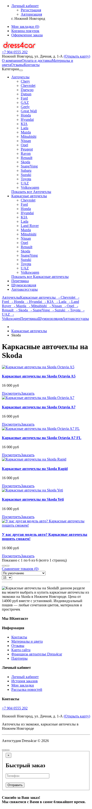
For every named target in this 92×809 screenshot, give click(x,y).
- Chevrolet (65, 297)
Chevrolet (28, 86)
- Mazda (18, 306)
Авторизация (31, 14)
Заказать (27, 393)
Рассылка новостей (26, 689)
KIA (24, 124)
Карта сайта (20, 650)
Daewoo (27, 90)
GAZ (25, 103)
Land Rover (30, 226)
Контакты (32, 65)
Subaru (26, 170)
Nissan (26, 141)
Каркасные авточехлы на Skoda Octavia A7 (38, 407)
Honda (26, 115)
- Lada (60, 302)
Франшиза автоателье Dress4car (36, 654)
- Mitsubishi (36, 306)
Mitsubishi (28, 136)
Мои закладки (22, 685)
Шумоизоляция (23, 285)
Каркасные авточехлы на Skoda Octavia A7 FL (41, 438)
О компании (12, 61)
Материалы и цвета (27, 641)
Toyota (26, 179)
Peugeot (27, 149)
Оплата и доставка (37, 61)
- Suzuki (57, 310)
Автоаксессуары (24, 289)
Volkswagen (30, 187)
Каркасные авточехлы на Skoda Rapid (35, 469)
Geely (25, 107)
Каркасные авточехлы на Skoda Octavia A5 (38, 376)
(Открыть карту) (77, 56)
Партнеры (19, 658)
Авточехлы (20, 77)
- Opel (68, 306)
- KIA (48, 302)
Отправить (15, 785)
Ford (24, 98)
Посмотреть (11, 393)
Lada (24, 128)
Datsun (26, 94)
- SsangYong (39, 310)
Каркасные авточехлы (29, 196)
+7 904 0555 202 (15, 708)
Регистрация (31, 10)
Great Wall (29, 111)
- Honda (16, 302)
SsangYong (29, 166)
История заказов (24, 681)
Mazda (26, 132)
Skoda (25, 162)
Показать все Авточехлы (31, 192)
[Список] (4, 565)
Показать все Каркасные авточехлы (40, 277)
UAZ (25, 183)
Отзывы (17, 65)
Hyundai (27, 119)
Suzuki (26, 175)
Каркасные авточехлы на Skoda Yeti (33, 499)
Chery (25, 81)
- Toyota (72, 310)
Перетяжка (20, 281)
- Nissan (54, 306)
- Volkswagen (11, 316)
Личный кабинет (25, 677)
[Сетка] (7, 565)
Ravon (26, 153)
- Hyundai (33, 302)
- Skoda (20, 310)
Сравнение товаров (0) (20, 569)
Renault (26, 158)
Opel (24, 145)
